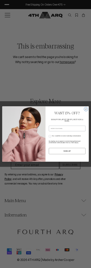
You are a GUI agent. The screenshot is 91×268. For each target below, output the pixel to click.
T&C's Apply (74, 143)
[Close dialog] (86, 109)
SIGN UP (67, 151)
